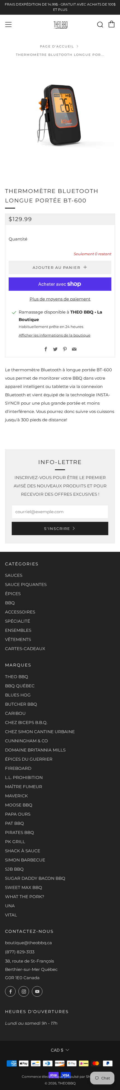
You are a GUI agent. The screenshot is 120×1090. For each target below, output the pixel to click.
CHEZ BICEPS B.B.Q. (26, 722)
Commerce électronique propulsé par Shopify (60, 1076)
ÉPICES (13, 593)
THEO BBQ (16, 676)
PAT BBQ (14, 823)
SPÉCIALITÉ (17, 621)
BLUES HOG (18, 695)
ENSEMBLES (18, 630)
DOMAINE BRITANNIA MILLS (35, 750)
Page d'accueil (57, 46)
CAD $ (57, 1050)
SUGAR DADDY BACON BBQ (35, 878)
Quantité (18, 239)
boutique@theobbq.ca (28, 942)
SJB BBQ (14, 869)
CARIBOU (15, 713)
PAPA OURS (17, 814)
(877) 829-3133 (19, 951)
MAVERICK (16, 795)
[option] (60, 118)
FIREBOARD (18, 768)
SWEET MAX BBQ (23, 887)
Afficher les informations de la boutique (54, 335)
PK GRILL (15, 841)
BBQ (10, 602)
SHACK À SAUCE (22, 850)
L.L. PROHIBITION (24, 777)
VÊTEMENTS (18, 639)
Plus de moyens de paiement (60, 299)
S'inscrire (57, 528)
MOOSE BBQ (18, 805)
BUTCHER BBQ (21, 704)
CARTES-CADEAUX (25, 648)
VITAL (11, 915)
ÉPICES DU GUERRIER (28, 759)
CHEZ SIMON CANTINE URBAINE (40, 731)
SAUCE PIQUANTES (26, 584)
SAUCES (13, 575)
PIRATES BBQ (19, 832)
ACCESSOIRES (20, 612)
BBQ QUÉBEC (20, 685)
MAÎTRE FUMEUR (23, 786)
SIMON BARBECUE (25, 860)
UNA (10, 905)
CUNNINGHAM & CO (26, 740)
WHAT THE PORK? (24, 896)
